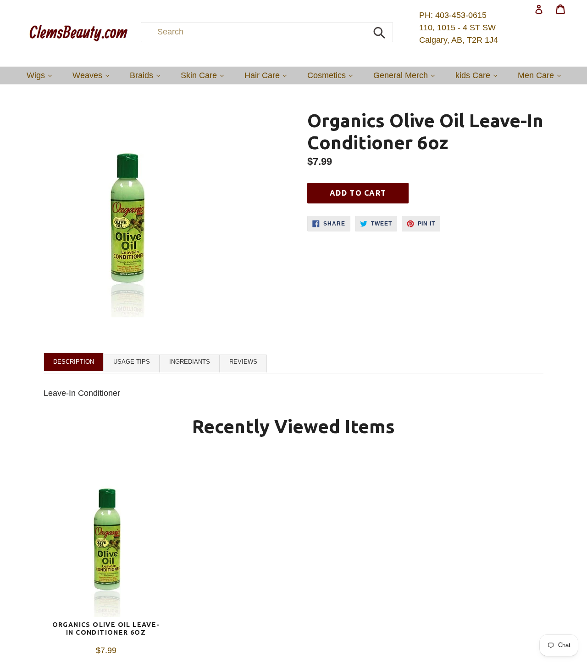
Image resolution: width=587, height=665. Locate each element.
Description (73, 361)
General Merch (406, 75)
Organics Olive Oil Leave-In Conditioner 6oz (106, 628)
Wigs (41, 75)
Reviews (243, 361)
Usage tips (131, 361)
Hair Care (267, 75)
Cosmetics (332, 75)
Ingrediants (189, 361)
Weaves (93, 75)
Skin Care (204, 75)
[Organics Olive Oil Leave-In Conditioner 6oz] (106, 537)
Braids (147, 75)
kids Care (478, 75)
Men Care (541, 75)
